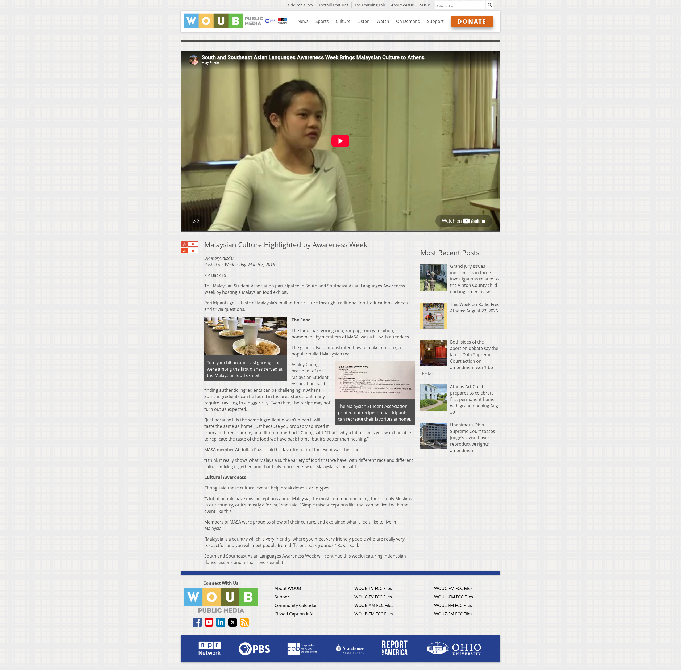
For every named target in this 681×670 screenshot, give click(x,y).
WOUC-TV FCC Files (373, 597)
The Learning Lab (369, 4)
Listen (363, 21)
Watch (382, 21)
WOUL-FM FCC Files (453, 605)
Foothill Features (333, 4)
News (303, 21)
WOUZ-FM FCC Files (453, 614)
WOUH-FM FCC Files (453, 597)
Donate (472, 21)
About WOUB (402, 4)
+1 (184, 244)
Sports (322, 21)
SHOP (425, 4)
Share (184, 250)
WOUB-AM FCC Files (373, 605)
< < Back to (215, 275)
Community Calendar (296, 605)
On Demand (408, 21)
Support (435, 21)
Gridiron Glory (300, 4)
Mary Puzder (222, 258)
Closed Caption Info (294, 614)
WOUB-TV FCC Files (373, 588)
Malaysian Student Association (244, 286)
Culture (343, 21)
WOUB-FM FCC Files (373, 614)
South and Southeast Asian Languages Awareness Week (260, 556)
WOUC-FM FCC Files (453, 588)
